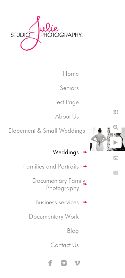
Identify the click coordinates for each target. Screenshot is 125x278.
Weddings (66, 152)
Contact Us (64, 244)
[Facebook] (50, 263)
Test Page (67, 102)
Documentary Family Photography (58, 184)
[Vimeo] (77, 263)
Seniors (69, 87)
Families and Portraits (51, 166)
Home (71, 73)
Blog (73, 230)
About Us (67, 116)
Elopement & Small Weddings (46, 130)
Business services (57, 202)
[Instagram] (64, 263)
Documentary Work (54, 216)
